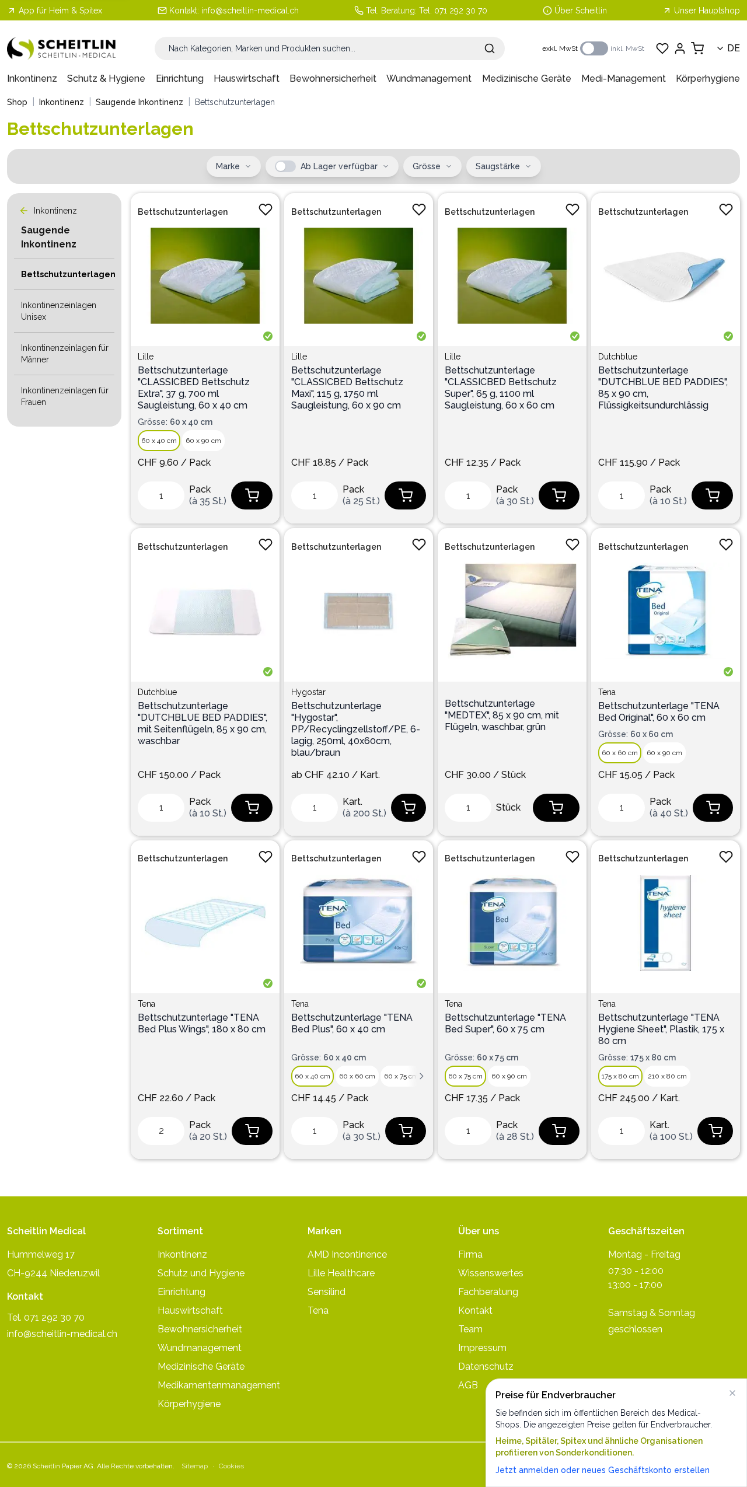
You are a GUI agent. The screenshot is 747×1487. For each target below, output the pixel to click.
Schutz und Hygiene (201, 1273)
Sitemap (194, 1466)
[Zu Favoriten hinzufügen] (266, 210)
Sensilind (326, 1291)
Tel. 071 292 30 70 (453, 10)
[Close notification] (732, 1393)
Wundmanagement (429, 78)
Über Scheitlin (580, 10)
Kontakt (475, 1310)
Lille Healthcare (341, 1273)
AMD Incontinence (347, 1254)
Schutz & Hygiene (106, 78)
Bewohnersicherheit (332, 78)
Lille (145, 356)
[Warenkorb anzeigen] (697, 48)
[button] (285, 166)
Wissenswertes (490, 1273)
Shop (17, 102)
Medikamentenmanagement (219, 1385)
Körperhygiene (708, 78)
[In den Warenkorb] (252, 495)
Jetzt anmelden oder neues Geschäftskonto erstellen (602, 1470)
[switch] (594, 48)
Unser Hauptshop (707, 10)
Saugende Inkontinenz (139, 102)
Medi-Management (623, 78)
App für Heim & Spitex (60, 10)
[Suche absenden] (489, 48)
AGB (468, 1385)
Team (470, 1329)
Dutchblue (617, 356)
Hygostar (308, 692)
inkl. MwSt (627, 48)
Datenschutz (486, 1366)
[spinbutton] (161, 495)
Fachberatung (488, 1291)
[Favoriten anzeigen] (662, 48)
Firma (470, 1254)
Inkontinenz (32, 78)
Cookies (231, 1466)
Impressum (482, 1347)
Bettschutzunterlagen (183, 212)
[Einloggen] (679, 48)
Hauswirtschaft (247, 78)
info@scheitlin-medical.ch (250, 10)
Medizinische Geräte (526, 78)
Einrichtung (180, 78)
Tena (607, 692)
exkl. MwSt (560, 48)
